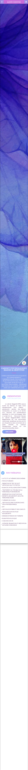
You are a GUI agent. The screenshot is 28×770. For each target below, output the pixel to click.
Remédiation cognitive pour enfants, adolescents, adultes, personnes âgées (13, 495)
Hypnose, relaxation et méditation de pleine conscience (14, 524)
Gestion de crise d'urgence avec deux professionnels (13, 503)
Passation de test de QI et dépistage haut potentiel (11, 484)
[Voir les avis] (24, 363)
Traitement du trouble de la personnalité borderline (12, 490)
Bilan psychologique (9, 518)
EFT (3, 506)
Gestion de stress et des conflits (13, 509)
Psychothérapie (7, 481)
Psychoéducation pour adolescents (10, 512)
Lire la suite (9, 431)
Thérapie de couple (9, 500)
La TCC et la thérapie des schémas (13, 478)
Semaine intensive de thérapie (12, 516)
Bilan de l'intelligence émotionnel (14, 487)
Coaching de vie (7, 521)
